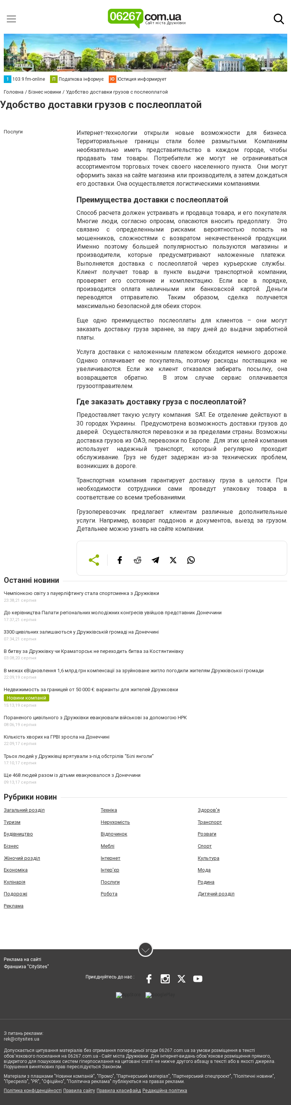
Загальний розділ (24, 810)
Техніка (109, 810)
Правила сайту (79, 1090)
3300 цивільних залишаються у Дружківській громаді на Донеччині (81, 632)
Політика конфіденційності (33, 1090)
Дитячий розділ (216, 894)
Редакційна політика (164, 1090)
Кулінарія (14, 882)
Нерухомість (115, 822)
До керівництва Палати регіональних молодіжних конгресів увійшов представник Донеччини (113, 612)
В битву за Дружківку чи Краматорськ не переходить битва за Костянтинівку (93, 651)
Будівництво (18, 834)
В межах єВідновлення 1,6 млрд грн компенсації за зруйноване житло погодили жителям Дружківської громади (134, 670)
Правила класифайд (119, 1090)
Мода (204, 870)
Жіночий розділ (22, 858)
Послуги (110, 882)
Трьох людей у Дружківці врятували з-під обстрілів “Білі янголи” (79, 756)
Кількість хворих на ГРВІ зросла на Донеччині (57, 737)
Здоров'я (209, 810)
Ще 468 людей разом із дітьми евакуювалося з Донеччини (72, 775)
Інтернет (110, 858)
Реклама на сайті (22, 959)
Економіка (16, 870)
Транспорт (210, 822)
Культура (208, 858)
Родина (206, 882)
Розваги (207, 834)
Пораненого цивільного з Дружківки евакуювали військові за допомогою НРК (95, 717)
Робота (109, 894)
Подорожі (15, 894)
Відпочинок (114, 834)
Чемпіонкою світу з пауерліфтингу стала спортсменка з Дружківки (81, 593)
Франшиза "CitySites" (26, 966)
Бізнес (11, 846)
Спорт (205, 846)
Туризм (12, 822)
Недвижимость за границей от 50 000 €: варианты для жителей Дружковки (91, 689)
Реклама (13, 906)
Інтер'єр (110, 870)
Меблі (107, 846)
